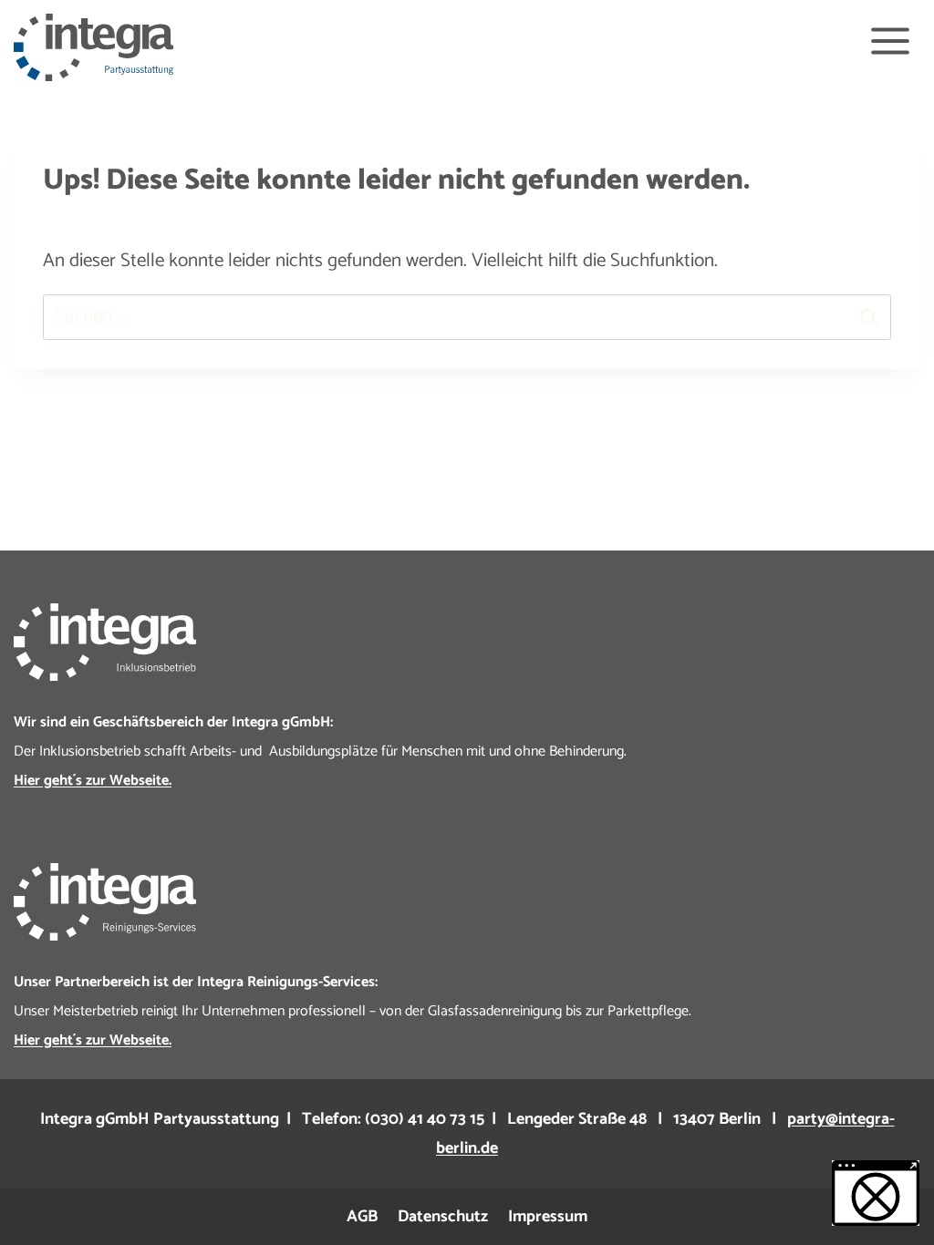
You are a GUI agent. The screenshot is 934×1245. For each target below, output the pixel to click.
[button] (875, 1193)
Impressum (547, 1216)
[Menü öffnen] (889, 40)
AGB (362, 1216)
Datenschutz (443, 1216)
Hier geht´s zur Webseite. (92, 780)
